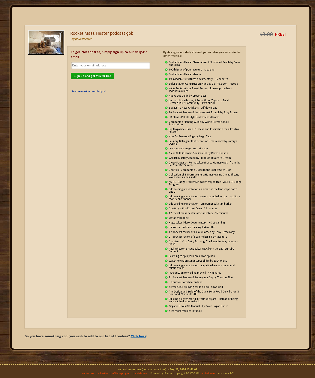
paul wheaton (208, 373)
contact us (88, 373)
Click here (138, 336)
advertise (103, 373)
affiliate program (121, 373)
